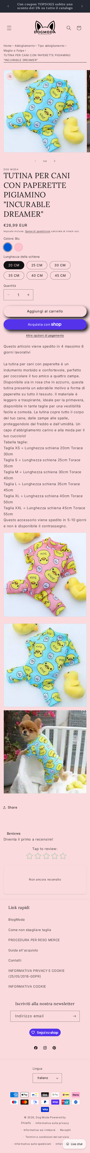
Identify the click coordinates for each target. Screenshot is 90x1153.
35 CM (14, 276)
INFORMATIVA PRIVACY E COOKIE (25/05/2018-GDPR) (36, 973)
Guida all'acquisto (23, 950)
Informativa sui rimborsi (39, 1130)
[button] (9, 28)
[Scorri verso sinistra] (35, 161)
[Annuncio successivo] (82, 6)
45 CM (60, 276)
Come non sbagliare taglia (29, 930)
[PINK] (18, 247)
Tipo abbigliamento (51, 45)
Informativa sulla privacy (52, 1123)
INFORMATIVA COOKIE (27, 986)
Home (8, 45)
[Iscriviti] (74, 1016)
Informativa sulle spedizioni (32, 1143)
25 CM (36, 265)
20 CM (14, 265)
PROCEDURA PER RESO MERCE (34, 940)
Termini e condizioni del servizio (47, 1136)
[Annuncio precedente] (8, 6)
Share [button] (12, 807)
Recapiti (65, 1130)
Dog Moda (42, 1117)
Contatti (14, 960)
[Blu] (8, 247)
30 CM (60, 265)
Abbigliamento (25, 45)
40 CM (37, 276)
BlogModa (16, 920)
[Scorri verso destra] (54, 161)
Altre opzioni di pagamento (45, 335)
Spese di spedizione (37, 231)
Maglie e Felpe (14, 50)
